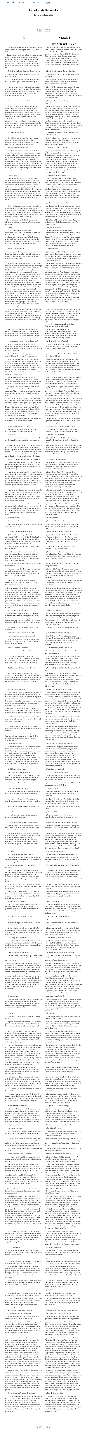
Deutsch (37, 2)
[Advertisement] (44, 21)
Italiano (24, 2)
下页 (47, 30)
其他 (48, 2)
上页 (40, 30)
